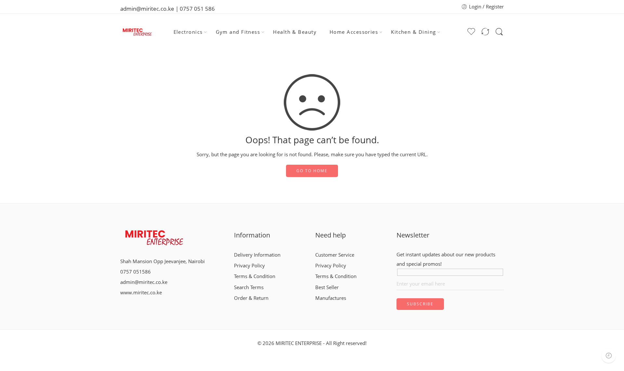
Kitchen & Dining (413, 32)
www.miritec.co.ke (141, 292)
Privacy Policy (249, 265)
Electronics (188, 32)
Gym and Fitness (238, 32)
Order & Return (251, 298)
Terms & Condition (254, 276)
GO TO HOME (312, 170)
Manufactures (330, 298)
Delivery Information (257, 255)
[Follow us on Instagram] (133, 306)
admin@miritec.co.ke (143, 282)
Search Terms (249, 287)
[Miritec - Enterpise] (136, 32)
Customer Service (334, 255)
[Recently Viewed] (608, 355)
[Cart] (459, 32)
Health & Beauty (295, 32)
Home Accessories (354, 32)
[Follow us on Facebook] (122, 306)
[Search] (499, 32)
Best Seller (327, 287)
